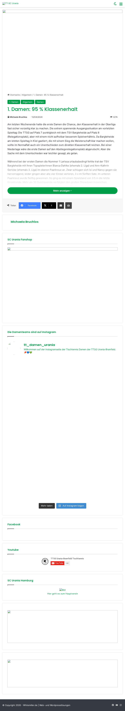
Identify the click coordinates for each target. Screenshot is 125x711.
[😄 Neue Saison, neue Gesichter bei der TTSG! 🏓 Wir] (34, 474)
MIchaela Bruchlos (18, 117)
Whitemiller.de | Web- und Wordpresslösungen (46, 705)
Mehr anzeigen (61, 190)
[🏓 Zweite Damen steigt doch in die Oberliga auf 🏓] (34, 389)
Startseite (14, 94)
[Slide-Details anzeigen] (62, 282)
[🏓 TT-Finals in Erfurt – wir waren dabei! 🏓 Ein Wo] (90, 403)
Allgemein (27, 94)
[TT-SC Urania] (10, 3)
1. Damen (13, 102)
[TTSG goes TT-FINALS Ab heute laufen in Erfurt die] (90, 457)
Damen (40, 102)
